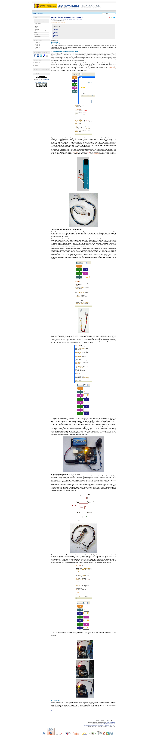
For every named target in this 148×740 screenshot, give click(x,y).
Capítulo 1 (55, 29)
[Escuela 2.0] (42, 735)
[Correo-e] (114, 18)
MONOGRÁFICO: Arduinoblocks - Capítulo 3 (67, 17)
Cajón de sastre (66, 2)
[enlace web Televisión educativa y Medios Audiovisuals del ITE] (93, 735)
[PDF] (109, 18)
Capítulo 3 (55, 32)
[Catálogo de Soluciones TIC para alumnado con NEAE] (101, 735)
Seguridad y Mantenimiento (40, 30)
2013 (36, 42)
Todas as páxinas (57, 36)
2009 (36, 48)
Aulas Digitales (38, 23)
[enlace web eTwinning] (84, 735)
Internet (53, 2)
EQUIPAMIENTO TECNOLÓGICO (59, 19)
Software (59, 2)
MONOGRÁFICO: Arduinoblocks (60, 27)
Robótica (37, 29)
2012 (36, 44)
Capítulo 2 (55, 30)
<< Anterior (53, 710)
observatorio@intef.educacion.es (108, 723)
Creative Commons (111, 722)
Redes (36, 27)
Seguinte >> (60, 710)
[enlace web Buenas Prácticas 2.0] (51, 735)
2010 (36, 47)
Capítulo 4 (55, 33)
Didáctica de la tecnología (75, 19)
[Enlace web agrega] (59, 735)
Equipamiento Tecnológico (44, 2)
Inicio (36, 2)
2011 (36, 45)
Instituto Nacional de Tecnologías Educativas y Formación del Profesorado (99, 725)
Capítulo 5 (55, 35)
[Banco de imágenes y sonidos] (109, 735)
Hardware (37, 26)
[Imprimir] (112, 18)
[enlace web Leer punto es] (76, 735)
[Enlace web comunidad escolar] (67, 735)
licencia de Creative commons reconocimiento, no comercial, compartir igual (41, 81)
